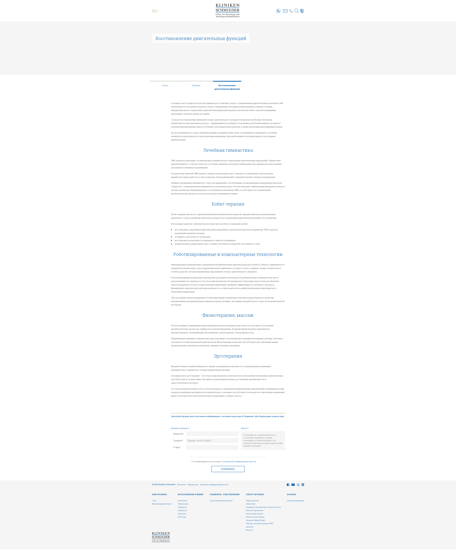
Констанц (182, 514)
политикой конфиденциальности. (239, 461)
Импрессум (193, 484)
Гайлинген (182, 507)
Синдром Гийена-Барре (255, 520)
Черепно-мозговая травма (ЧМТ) (259, 523)
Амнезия (249, 527)
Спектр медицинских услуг (221, 501)
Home (165, 85)
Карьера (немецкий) (295, 501)
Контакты (181, 484)
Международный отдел (162, 504)
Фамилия (178, 433)
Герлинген (182, 510)
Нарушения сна (252, 501)
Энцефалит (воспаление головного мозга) (263, 507)
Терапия (196, 85)
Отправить (228, 469)
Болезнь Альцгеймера (255, 517)
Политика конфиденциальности (214, 484)
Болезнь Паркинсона (254, 510)
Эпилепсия (250, 504)
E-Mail (176, 447)
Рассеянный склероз (254, 514)
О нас (154, 501)
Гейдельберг (183, 504)
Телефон (178, 440)
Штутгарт (182, 517)
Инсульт (249, 530)
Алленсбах (182, 501)
